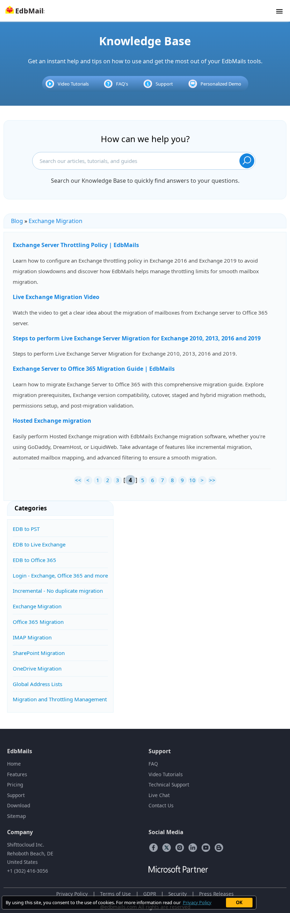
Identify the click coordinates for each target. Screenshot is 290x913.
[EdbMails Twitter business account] (167, 847)
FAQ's (122, 84)
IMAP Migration (32, 637)
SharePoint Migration (39, 652)
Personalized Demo (221, 84)
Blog (17, 221)
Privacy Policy (72, 893)
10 (192, 480)
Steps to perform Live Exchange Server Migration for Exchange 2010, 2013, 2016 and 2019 (137, 338)
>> (212, 480)
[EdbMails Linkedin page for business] (193, 847)
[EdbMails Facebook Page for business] (153, 847)
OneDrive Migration (37, 668)
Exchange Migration (55, 221)
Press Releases (216, 893)
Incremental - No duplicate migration (58, 590)
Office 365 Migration (38, 621)
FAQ (153, 763)
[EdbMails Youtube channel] (206, 847)
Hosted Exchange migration (52, 421)
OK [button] (239, 902)
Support (164, 84)
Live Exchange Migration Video (56, 297)
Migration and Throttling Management (60, 699)
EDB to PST (26, 528)
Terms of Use (115, 893)
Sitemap (16, 816)
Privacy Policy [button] (197, 902)
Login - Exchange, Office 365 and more (60, 575)
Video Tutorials (73, 84)
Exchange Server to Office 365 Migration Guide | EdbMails (94, 369)
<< (78, 480)
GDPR (149, 893)
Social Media (166, 832)
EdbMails (19, 751)
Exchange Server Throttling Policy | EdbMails (76, 245)
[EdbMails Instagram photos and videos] (180, 847)
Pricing (15, 784)
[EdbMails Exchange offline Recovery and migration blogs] (219, 847)
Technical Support (169, 784)
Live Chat (159, 795)
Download (18, 805)
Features (17, 774)
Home (14, 763)
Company (20, 832)
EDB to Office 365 (34, 559)
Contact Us (161, 805)
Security (177, 893)
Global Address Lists (37, 683)
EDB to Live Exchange (39, 544)
